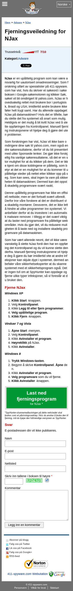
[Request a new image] (47, 480)
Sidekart (54, 587)
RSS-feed (14, 556)
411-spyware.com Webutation (27, 574)
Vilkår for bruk (38, 587)
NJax (28, 22)
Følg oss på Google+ (20, 552)
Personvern (20, 587)
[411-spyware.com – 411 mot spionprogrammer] (32, 8)
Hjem (7, 22)
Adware (18, 22)
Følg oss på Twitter (19, 544)
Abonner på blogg (19, 539)
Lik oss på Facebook (20, 548)
